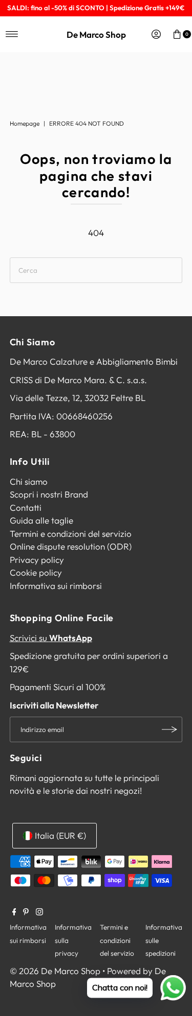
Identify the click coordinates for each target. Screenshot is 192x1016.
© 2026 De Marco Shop (55, 970)
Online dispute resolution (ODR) (71, 546)
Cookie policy (36, 572)
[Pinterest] (26, 912)
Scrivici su (51, 637)
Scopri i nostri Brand (49, 494)
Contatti (25, 507)
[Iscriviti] (169, 729)
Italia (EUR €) (60, 835)
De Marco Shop (96, 34)
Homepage (24, 123)
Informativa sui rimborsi (56, 585)
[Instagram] (39, 912)
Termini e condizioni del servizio (71, 533)
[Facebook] (14, 912)
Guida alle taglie (41, 520)
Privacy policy (37, 559)
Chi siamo (29, 481)
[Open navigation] (12, 34)
